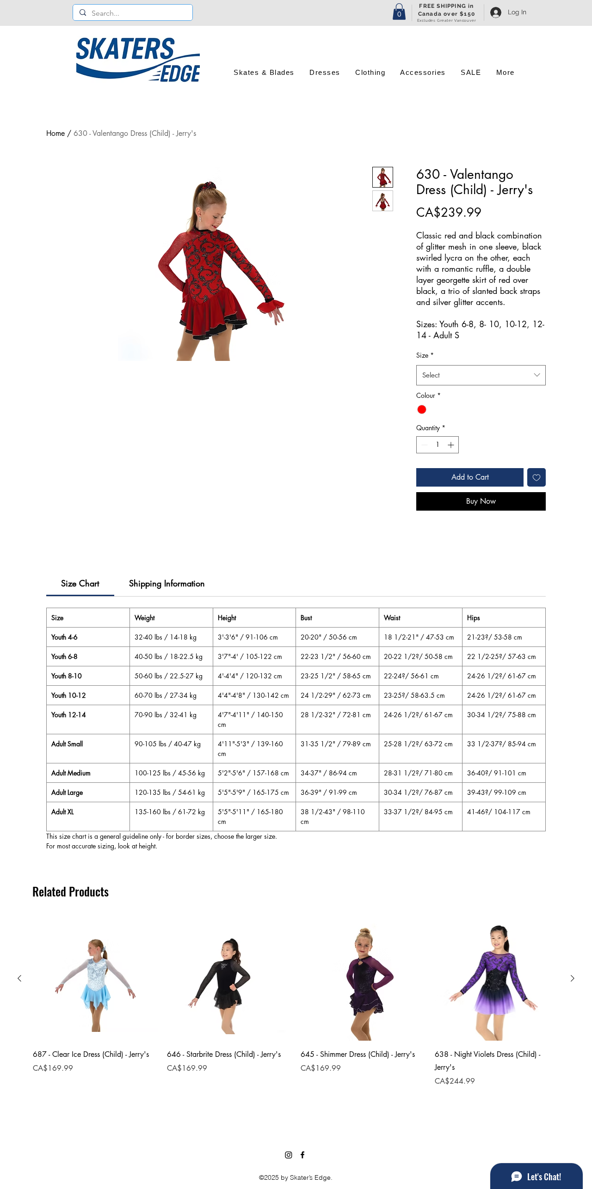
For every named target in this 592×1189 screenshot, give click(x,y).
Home (55, 133)
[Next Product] (572, 978)
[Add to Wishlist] (536, 477)
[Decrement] (423, 445)
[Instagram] (288, 1154)
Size (425, 355)
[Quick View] (95, 978)
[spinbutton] (437, 445)
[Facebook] (302, 1154)
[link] (80, 583)
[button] (399, 11)
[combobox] (481, 375)
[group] (296, 1014)
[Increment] (451, 445)
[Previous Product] (19, 978)
